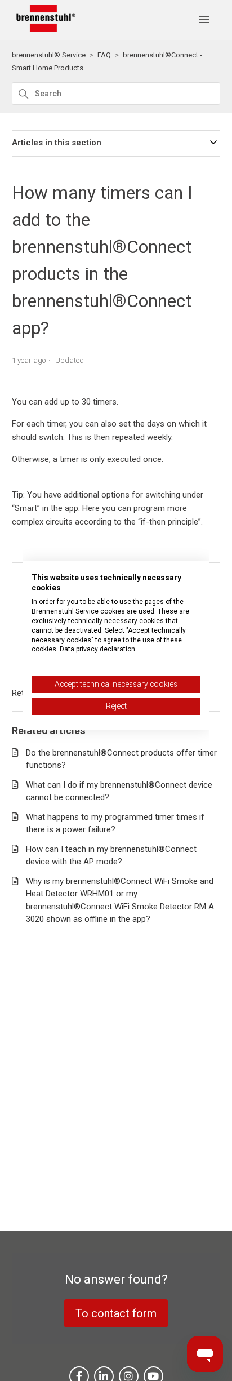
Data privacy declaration (97, 649)
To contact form (116, 1313)
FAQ (104, 55)
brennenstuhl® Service (49, 55)
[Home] (44, 29)
